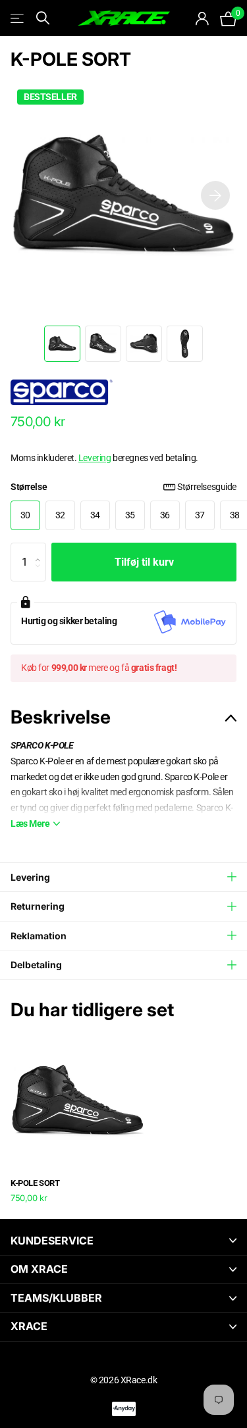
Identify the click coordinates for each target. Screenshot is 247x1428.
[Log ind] (202, 18)
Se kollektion (18, 18)
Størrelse (123, 486)
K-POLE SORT (35, 1183)
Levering (94, 458)
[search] (42, 18)
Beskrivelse (61, 717)
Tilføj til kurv (144, 562)
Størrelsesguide (206, 486)
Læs (30, 823)
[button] (215, 195)
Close (123, 1241)
